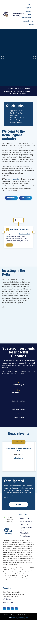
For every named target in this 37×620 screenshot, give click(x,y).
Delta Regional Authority (18, 14)
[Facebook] (4, 608)
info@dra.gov (7, 599)
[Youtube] (16, 608)
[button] (31, 4)
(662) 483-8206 (8, 602)
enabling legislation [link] (13, 179)
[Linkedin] (8, 608)
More (10, 245)
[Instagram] (12, 608)
